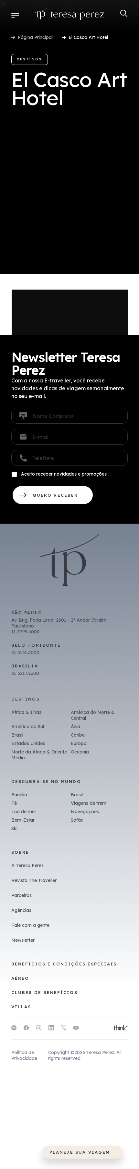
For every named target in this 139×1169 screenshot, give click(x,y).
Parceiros (21, 895)
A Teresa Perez (27, 865)
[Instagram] (38, 1029)
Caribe (78, 735)
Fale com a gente (30, 925)
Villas (21, 1006)
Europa (79, 743)
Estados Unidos (28, 743)
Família (19, 795)
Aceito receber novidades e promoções (64, 474)
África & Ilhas (26, 712)
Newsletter (23, 940)
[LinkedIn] (51, 1029)
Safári (77, 820)
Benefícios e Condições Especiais (64, 963)
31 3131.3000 (25, 652)
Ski (14, 828)
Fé (14, 803)
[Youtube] (76, 1029)
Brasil (17, 735)
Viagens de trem (88, 803)
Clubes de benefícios (44, 992)
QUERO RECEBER (52, 495)
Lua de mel (23, 812)
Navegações (85, 812)
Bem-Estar (23, 820)
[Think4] (121, 1028)
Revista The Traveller (34, 880)
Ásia (75, 726)
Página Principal (35, 37)
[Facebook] (26, 1029)
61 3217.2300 (25, 673)
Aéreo (20, 978)
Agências (21, 910)
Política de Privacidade (24, 1055)
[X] (63, 1029)
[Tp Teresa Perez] (69, 14)
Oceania (80, 752)
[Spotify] (13, 1029)
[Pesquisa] (124, 13)
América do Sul (27, 726)
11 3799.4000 (25, 632)
